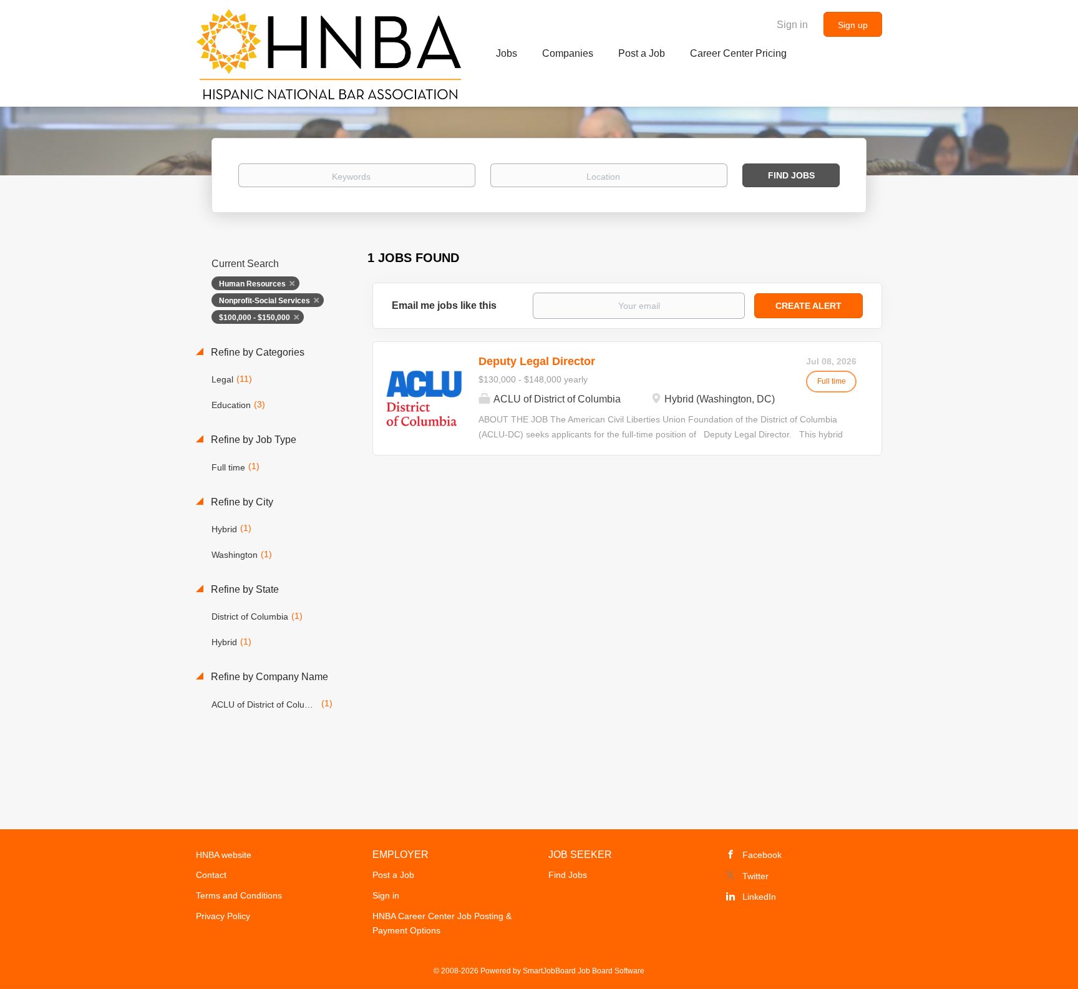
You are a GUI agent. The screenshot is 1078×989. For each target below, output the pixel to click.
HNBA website (223, 855)
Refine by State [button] (243, 589)
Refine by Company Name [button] (268, 676)
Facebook (762, 855)
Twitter (755, 876)
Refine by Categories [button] (256, 352)
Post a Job (393, 875)
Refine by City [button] (240, 502)
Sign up (853, 25)
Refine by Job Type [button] (252, 439)
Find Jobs (791, 175)
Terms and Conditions (239, 895)
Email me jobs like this (444, 305)
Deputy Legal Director (536, 361)
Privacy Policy (223, 916)
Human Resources (252, 284)
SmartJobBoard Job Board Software (583, 971)
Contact (211, 875)
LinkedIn (759, 897)
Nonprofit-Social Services (264, 300)
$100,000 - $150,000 (254, 317)
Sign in (792, 24)
